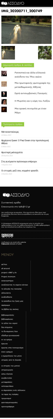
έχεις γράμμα (7, 352)
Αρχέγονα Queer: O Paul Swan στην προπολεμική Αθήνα (25, 142)
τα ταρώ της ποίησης (9, 394)
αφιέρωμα (5, 305)
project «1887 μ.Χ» (9, 273)
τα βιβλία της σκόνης (10, 309)
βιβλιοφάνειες (7, 319)
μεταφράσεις (6, 382)
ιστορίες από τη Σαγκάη (11, 360)
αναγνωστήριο (7, 281)
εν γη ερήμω (6, 340)
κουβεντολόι (6, 378)
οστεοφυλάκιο (7, 386)
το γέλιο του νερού (9, 323)
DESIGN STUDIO (11, 244)
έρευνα (4, 344)
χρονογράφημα (7, 407)
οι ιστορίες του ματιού (10, 366)
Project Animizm (8, 277)
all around (5, 268)
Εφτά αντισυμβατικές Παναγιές (31, 93)
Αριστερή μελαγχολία (12, 152)
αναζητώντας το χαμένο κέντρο (14, 285)
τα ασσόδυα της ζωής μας (12, 301)
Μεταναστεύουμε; (10, 132)
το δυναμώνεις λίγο (9, 331)
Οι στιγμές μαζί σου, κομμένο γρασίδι (19, 170)
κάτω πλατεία (7, 374)
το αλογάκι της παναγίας (11, 289)
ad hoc (4, 264)
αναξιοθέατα (6, 297)
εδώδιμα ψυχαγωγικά (10, 335)
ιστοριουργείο (7, 370)
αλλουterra (6, 293)
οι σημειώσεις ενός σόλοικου (13, 390)
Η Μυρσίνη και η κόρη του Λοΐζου (32, 101)
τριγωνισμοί (6, 398)
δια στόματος (7, 327)
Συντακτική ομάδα (11, 202)
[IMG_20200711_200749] (26, 43)
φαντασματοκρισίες (9, 402)
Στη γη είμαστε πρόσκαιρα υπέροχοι (19, 161)
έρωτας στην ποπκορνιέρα (12, 348)
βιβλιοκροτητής (7, 315)
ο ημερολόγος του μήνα (11, 356)
